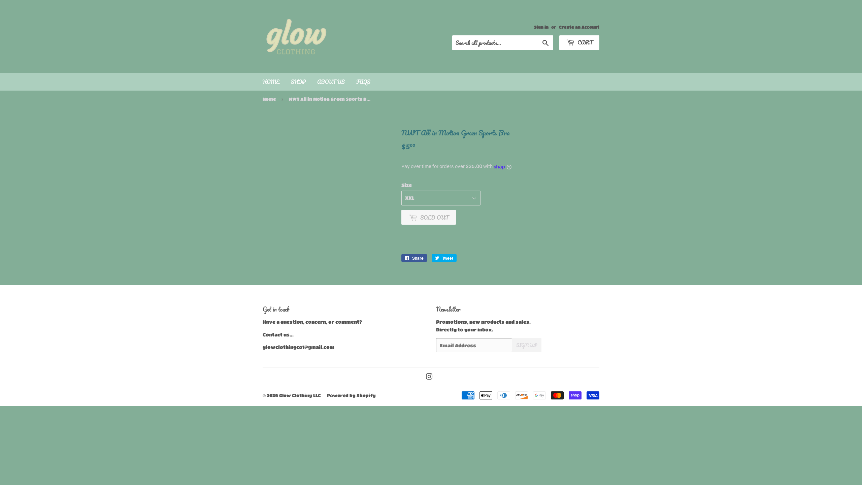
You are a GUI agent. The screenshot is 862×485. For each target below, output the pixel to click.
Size (406, 185)
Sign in (541, 27)
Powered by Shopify (351, 395)
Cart (584, 42)
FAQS (363, 82)
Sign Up (526, 345)
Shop (298, 82)
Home (271, 82)
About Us (331, 82)
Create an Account (579, 27)
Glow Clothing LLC (300, 395)
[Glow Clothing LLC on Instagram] (429, 377)
